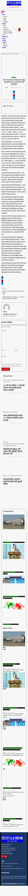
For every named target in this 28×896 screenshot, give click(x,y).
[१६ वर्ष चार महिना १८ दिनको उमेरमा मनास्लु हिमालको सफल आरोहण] (14, 381)
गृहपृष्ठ (2, 12)
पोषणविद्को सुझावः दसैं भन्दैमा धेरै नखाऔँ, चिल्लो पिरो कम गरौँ (12, 451)
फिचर (4, 25)
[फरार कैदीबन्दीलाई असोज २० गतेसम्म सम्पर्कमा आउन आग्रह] (14, 412)
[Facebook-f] (2, 856)
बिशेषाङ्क (4, 24)
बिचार (4, 34)
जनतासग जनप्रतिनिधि (7, 33)
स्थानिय (4, 18)
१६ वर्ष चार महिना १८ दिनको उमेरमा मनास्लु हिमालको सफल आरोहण (13, 388)
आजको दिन (4, 42)
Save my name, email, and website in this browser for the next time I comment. (12, 365)
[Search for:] (16, 29)
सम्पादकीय (4, 47)
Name (3, 350)
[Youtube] (5, 856)
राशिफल (4, 44)
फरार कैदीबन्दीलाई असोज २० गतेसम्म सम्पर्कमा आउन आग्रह (13, 418)
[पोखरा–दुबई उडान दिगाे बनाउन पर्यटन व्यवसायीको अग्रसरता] (14, 522)
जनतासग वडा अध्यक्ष (7, 31)
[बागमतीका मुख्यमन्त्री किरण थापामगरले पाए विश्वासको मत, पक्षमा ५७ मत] (14, 551)
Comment (4, 330)
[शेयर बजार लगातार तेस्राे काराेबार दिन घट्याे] (14, 605)
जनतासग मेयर (6, 29)
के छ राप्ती (5, 16)
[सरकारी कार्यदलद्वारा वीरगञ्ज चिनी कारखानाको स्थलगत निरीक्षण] (14, 796)
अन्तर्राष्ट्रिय (5, 22)
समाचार (3, 14)
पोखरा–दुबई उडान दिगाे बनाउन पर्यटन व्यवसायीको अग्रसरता (14, 542)
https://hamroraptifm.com (9, 315)
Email (16, 350)
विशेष (4, 647)
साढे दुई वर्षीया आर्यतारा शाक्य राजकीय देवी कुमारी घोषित (12, 481)
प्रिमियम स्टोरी (5, 36)
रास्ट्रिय (4, 20)
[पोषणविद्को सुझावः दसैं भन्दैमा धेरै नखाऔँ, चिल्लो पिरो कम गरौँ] (14, 444)
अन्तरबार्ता (5, 27)
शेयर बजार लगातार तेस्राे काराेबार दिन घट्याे (11, 624)
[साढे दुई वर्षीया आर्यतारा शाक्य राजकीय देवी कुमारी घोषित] (14, 476)
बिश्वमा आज (5, 45)
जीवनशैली (4, 40)
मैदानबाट (4, 38)
